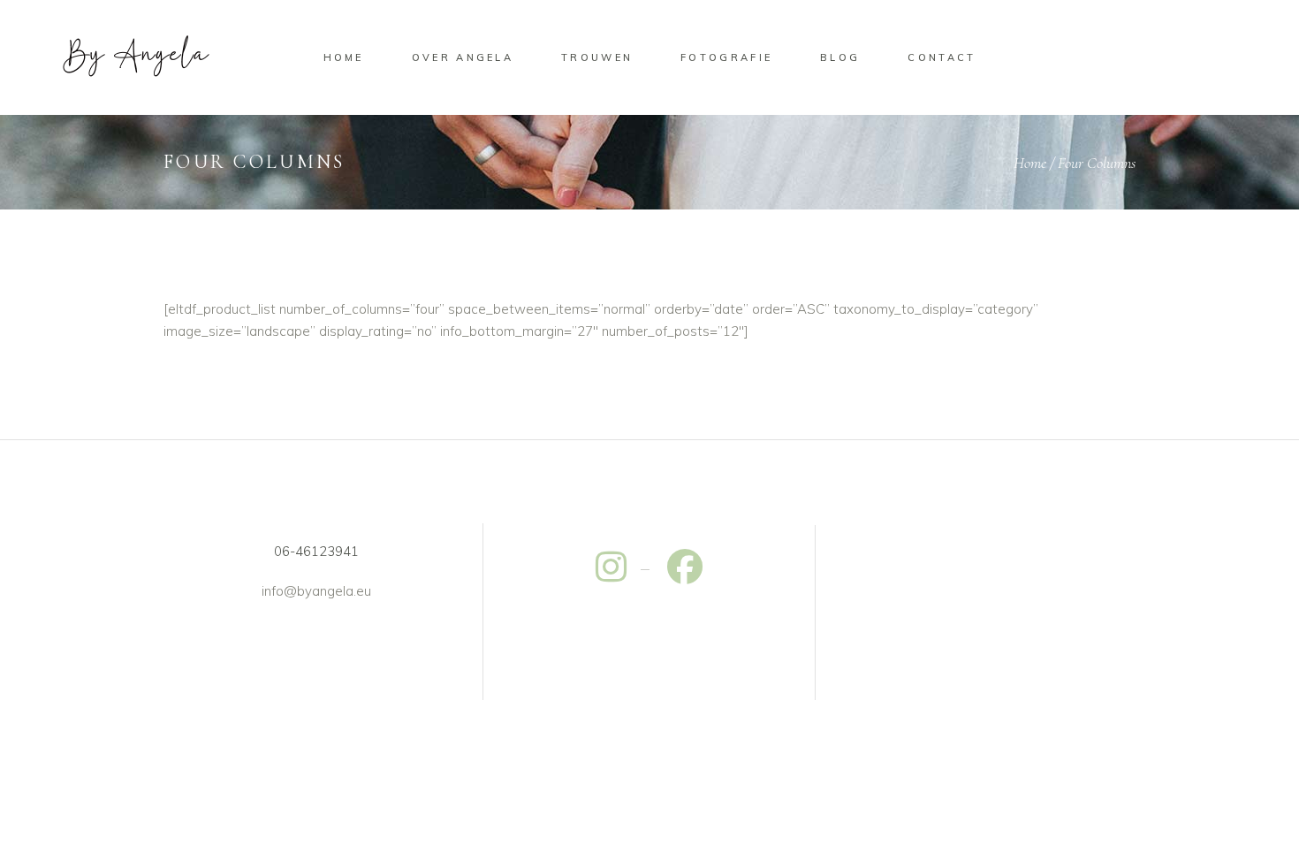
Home (1030, 162)
